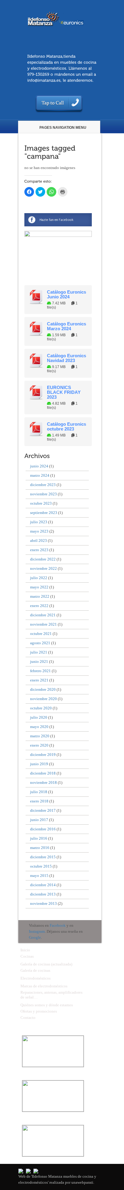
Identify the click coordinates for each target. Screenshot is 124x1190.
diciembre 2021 (43, 615)
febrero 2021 (40, 671)
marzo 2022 (39, 596)
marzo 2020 (39, 736)
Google (35, 937)
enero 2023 (39, 550)
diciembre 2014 (43, 885)
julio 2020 (38, 717)
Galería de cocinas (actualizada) (46, 964)
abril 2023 (38, 540)
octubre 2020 (41, 708)
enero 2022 (39, 605)
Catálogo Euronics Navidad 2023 (66, 358)
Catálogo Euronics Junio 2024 (66, 294)
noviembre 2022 (43, 568)
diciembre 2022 (43, 559)
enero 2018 (39, 801)
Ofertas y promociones (38, 1011)
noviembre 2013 (43, 903)
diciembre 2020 (43, 689)
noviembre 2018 (43, 782)
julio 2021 (38, 652)
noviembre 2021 (43, 624)
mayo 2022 (39, 587)
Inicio (25, 950)
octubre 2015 (41, 866)
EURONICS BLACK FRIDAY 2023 (64, 392)
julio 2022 (38, 577)
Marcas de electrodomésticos (43, 986)
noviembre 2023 (43, 494)
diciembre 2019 (43, 754)
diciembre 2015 (43, 857)
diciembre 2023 (43, 484)
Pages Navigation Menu (62, 127)
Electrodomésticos (35, 978)
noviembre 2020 (43, 698)
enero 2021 (39, 680)
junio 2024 (39, 466)
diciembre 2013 (43, 894)
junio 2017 (39, 819)
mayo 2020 (39, 726)
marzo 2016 (39, 847)
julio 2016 (38, 838)
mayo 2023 (39, 531)
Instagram (37, 931)
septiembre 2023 (43, 512)
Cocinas (27, 956)
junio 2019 (39, 764)
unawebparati (82, 1182)
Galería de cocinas (35, 970)
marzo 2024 (39, 475)
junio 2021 (39, 661)
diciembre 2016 (43, 829)
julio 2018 (38, 792)
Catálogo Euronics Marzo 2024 (66, 326)
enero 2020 (39, 745)
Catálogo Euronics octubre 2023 (66, 426)
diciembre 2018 (43, 773)
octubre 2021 (41, 633)
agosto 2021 (40, 643)
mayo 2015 (39, 875)
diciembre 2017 (43, 810)
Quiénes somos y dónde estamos (46, 1005)
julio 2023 (38, 522)
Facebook (58, 925)
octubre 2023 (41, 503)
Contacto (28, 1017)
